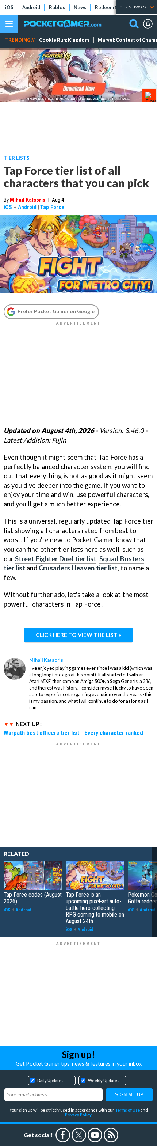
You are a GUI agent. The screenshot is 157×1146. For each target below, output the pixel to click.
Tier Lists (17, 158)
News (80, 7)
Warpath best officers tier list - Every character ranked (73, 732)
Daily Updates (50, 1080)
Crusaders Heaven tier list (78, 568)
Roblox (57, 7)
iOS (9, 7)
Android (31, 7)
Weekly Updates (103, 1080)
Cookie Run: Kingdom (64, 40)
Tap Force (52, 207)
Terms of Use (127, 1110)
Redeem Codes (112, 7)
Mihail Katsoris (27, 200)
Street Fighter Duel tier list (55, 559)
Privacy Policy (78, 1114)
